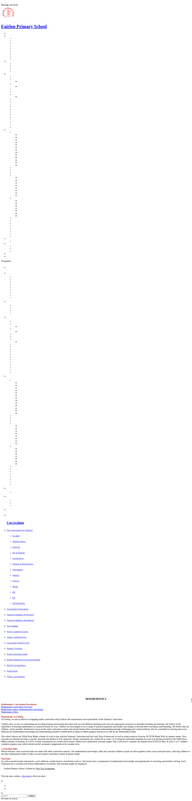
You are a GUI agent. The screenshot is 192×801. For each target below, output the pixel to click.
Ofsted (18, 51)
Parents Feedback (24, 241)
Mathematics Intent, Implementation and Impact (22, 709)
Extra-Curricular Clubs (26, 226)
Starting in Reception (26, 84)
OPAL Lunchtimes (24, 236)
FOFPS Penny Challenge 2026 (31, 248)
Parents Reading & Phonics (29, 170)
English (22, 134)
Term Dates (21, 94)
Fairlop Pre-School (24, 79)
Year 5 (21, 193)
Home (12, 33)
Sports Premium (23, 112)
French (22, 155)
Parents (18, 66)
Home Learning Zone (26, 198)
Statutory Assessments (27, 106)
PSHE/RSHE (24, 165)
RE (19, 162)
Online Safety (21, 117)
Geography (24, 150)
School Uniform (23, 104)
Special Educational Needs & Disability (35, 122)
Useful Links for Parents (28, 91)
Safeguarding (22, 119)
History (22, 152)
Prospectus (20, 38)
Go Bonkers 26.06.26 (26, 251)
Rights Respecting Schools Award (33, 228)
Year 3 (21, 188)
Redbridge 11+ (22, 246)
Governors (20, 63)
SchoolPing (20, 99)
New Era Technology (45, 768)
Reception (24, 86)
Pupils (17, 71)
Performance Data (24, 43)
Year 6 (21, 195)
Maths (21, 203)
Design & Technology (30, 147)
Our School (15, 35)
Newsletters (15, 253)
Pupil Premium (22, 114)
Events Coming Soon (20, 243)
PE (19, 160)
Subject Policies (23, 223)
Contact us (15, 238)
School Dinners (22, 101)
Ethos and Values (24, 46)
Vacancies (20, 58)
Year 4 (21, 190)
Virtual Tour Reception (27, 56)
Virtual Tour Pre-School (27, 53)
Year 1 (21, 182)
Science (22, 139)
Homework (24, 210)
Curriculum (15, 129)
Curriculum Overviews (26, 167)
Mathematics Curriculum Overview (16, 707)
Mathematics (25, 137)
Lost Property (22, 127)
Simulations (24, 215)
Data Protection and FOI (28, 41)
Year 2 (21, 185)
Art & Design (25, 142)
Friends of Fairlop (24, 68)
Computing (24, 144)
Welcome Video (27, 81)
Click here (26, 776)
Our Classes (21, 175)
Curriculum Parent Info (27, 220)
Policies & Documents (26, 109)
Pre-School (24, 177)
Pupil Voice (20, 233)
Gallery (18, 48)
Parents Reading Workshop (30, 172)
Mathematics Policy (10, 712)
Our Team (14, 61)
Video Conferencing (25, 218)
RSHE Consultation (24, 231)
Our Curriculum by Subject (29, 132)
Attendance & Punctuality (28, 89)
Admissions (20, 76)
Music (21, 157)
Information (15, 73)
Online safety (25, 213)
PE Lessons (24, 96)
